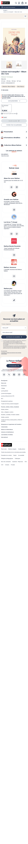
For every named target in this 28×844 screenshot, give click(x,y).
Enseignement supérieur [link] (7, 401)
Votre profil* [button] (5, 327)
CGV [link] (2, 464)
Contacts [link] (7, 464)
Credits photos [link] (21, 449)
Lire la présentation (13, 101)
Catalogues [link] (17, 458)
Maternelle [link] (3, 383)
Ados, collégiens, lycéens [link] (7, 412)
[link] (11, 187)
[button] (14, 41)
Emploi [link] (15, 455)
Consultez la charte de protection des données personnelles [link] (11, 353)
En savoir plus (4, 351)
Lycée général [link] (4, 390)
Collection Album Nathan (8, 86)
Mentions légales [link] (12, 449)
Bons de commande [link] (6, 461)
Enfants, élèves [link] (4, 409)
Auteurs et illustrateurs (7, 429)
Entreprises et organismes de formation (11, 424)
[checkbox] (2, 340)
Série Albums (20, 86)
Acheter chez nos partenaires (14, 125)
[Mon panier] (22, 3)
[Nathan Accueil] (5, 3)
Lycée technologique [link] (6, 393)
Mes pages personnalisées (9, 7)
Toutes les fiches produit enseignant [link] (9, 403)
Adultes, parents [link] (5, 417)
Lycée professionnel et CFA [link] (7, 396)
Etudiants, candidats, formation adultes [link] (10, 414)
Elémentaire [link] (4, 385)
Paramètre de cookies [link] (6, 455)
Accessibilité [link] (21, 455)
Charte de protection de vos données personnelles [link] (13, 452)
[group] (9, 64)
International (4, 437)
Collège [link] (3, 388)
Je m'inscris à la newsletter (13, 337)
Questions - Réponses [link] (17, 461)
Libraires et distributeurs (7, 432)
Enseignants (4, 380)
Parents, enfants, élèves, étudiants (10, 406)
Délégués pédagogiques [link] (7, 458)
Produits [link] (13, 464)
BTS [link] (2, 398)
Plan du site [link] (4, 449)
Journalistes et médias (7, 434)
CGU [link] (26, 461)
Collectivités (4, 427)
